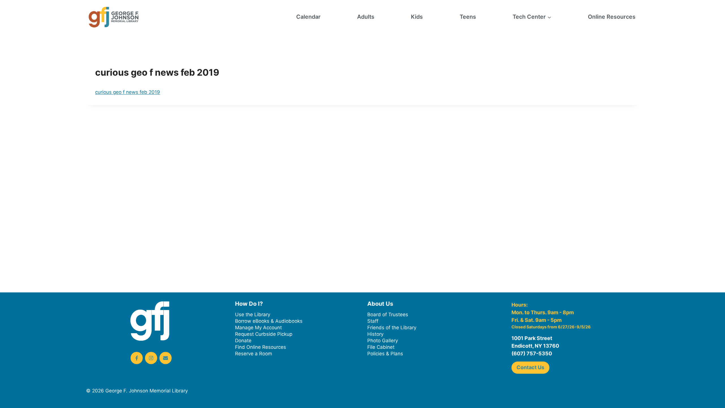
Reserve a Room (253, 353)
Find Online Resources (260, 347)
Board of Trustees (387, 314)
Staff (372, 321)
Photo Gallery (382, 340)
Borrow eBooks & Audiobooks (268, 321)
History (375, 334)
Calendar (308, 16)
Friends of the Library (391, 327)
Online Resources (612, 16)
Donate (243, 340)
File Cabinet (381, 347)
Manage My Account (258, 327)
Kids (417, 16)
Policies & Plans (385, 353)
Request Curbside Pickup (263, 334)
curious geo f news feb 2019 (127, 92)
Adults (365, 16)
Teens (468, 16)
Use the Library (252, 314)
